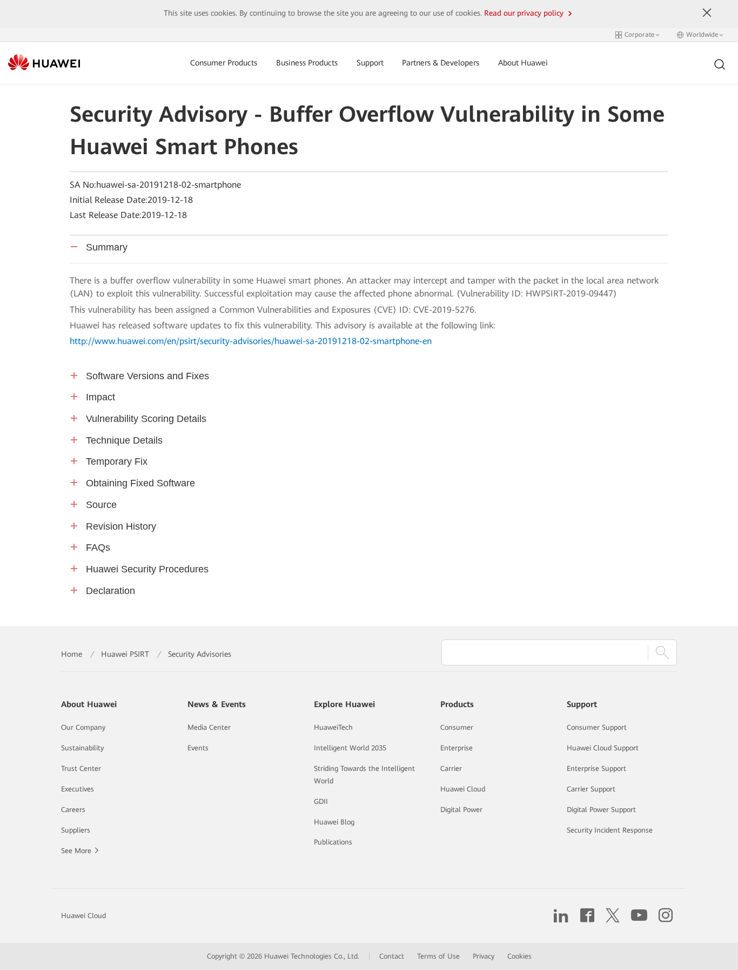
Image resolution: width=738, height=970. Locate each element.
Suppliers (75, 830)
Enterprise (456, 748)
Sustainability (82, 748)
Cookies (519, 956)
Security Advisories (199, 654)
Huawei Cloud (462, 789)
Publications (333, 842)
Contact (391, 956)
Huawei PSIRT (125, 654)
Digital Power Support (601, 810)
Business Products (307, 63)
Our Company (83, 727)
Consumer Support (597, 727)
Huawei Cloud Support (603, 748)
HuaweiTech (333, 727)
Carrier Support (591, 789)
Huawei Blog (334, 822)
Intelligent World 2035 (350, 748)
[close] (707, 13)
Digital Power (461, 810)
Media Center (209, 727)
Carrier (451, 768)
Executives (77, 789)
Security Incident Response (610, 830)
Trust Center (81, 768)
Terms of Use (438, 956)
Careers (73, 810)
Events (198, 748)
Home (71, 654)
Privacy (483, 956)
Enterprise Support (596, 768)
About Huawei (523, 63)
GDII (321, 801)
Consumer (456, 727)
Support (370, 63)
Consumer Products (223, 63)
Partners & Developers (440, 63)
